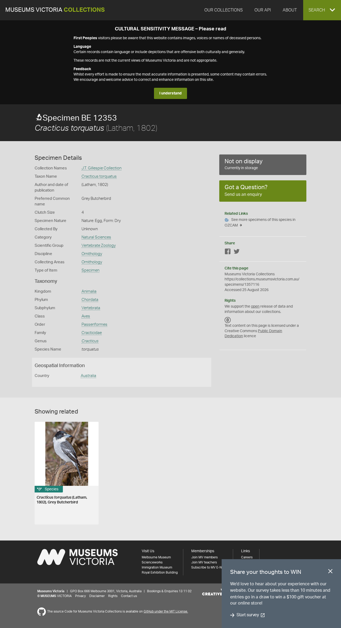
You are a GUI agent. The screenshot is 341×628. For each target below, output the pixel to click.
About (290, 10)
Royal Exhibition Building (160, 572)
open (255, 306)
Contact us (129, 596)
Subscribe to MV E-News (209, 567)
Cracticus (90, 341)
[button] (322, 10)
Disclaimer (97, 596)
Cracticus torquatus (99, 176)
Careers (247, 557)
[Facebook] (228, 252)
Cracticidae (92, 333)
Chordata (90, 300)
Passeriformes (94, 325)
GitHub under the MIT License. (166, 611)
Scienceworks (152, 562)
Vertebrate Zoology (99, 246)
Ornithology (92, 254)
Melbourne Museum (156, 557)
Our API (262, 10)
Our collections (223, 10)
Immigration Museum (157, 567)
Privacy (80, 596)
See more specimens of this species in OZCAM (260, 222)
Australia (88, 376)
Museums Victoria (55, 10)
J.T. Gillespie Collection (101, 168)
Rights (112, 596)
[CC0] (228, 320)
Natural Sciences (96, 237)
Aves (86, 316)
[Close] (330, 572)
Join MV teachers (204, 562)
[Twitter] (236, 252)
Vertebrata (91, 308)
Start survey (248, 615)
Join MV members (204, 557)
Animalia (89, 291)
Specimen (90, 270)
